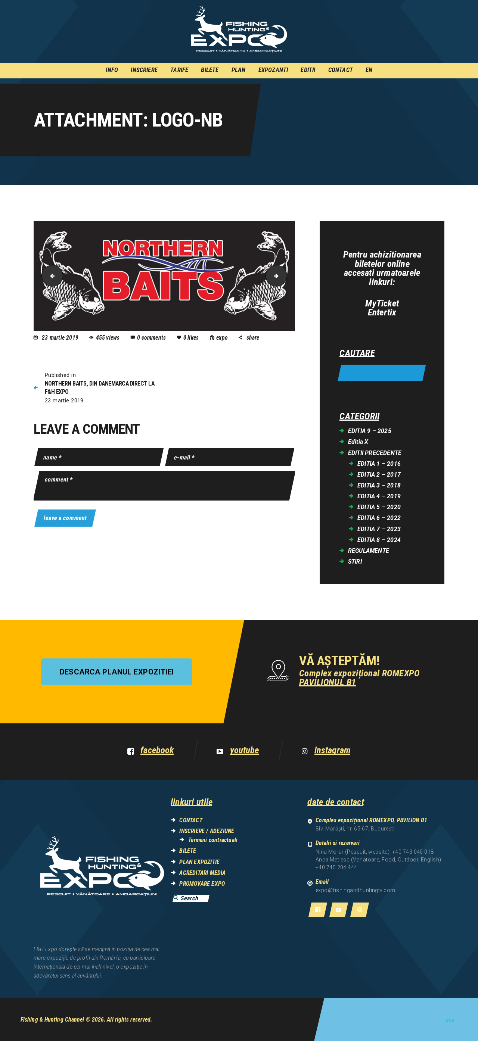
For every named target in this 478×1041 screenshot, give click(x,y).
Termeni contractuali (213, 840)
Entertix (382, 312)
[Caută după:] (381, 373)
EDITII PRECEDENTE (374, 452)
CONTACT (190, 820)
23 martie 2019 (60, 337)
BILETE (187, 850)
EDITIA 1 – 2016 (379, 463)
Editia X (358, 441)
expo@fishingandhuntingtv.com (355, 890)
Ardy (284, 275)
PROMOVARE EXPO (202, 883)
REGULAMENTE (368, 550)
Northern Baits (50, 275)
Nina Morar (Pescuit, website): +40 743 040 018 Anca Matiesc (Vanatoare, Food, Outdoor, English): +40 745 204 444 (379, 859)
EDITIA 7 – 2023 (379, 529)
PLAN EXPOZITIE (199, 862)
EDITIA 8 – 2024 (379, 539)
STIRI (355, 561)
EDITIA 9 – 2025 (369, 430)
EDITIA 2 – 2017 (379, 474)
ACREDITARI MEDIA (202, 872)
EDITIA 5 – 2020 (379, 507)
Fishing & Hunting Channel (52, 1019)
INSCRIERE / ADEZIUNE (206, 831)
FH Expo (220, 337)
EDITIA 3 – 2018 (379, 485)
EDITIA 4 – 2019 (379, 496)
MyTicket (382, 303)
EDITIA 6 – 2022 (379, 517)
